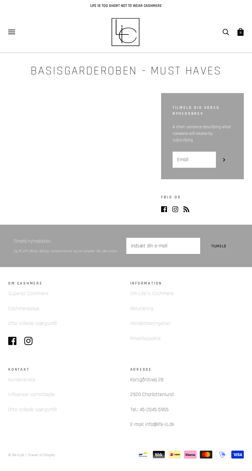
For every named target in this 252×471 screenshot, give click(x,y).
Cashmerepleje (23, 308)
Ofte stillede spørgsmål (32, 323)
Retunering (141, 308)
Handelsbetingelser (150, 323)
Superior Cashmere (28, 293)
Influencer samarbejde (31, 394)
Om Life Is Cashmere (152, 293)
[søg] (225, 31)
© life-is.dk (16, 455)
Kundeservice (21, 379)
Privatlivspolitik (145, 338)
